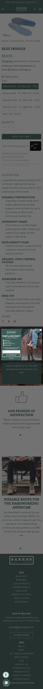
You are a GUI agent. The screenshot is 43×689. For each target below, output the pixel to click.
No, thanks (11, 358)
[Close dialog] (40, 330)
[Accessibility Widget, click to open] (5, 674)
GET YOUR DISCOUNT (11, 355)
